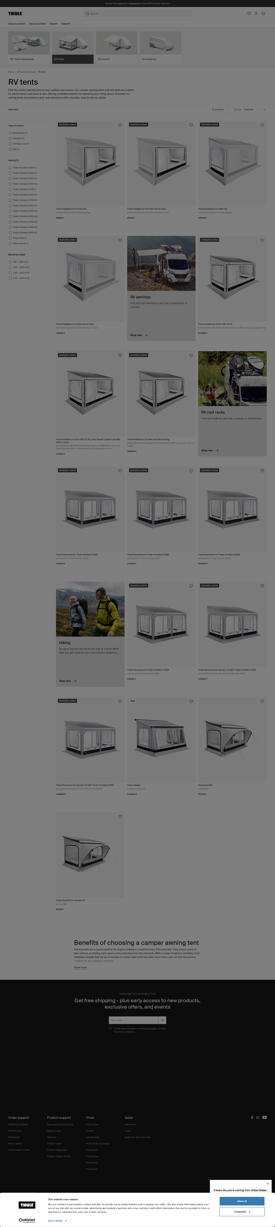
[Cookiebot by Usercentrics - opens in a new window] (27, 1220)
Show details (55, 1220)
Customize (240, 1211)
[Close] (268, 1184)
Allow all (242, 1201)
